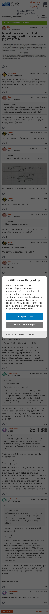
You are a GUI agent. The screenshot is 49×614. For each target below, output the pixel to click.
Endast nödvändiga (24, 324)
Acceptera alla (25, 316)
